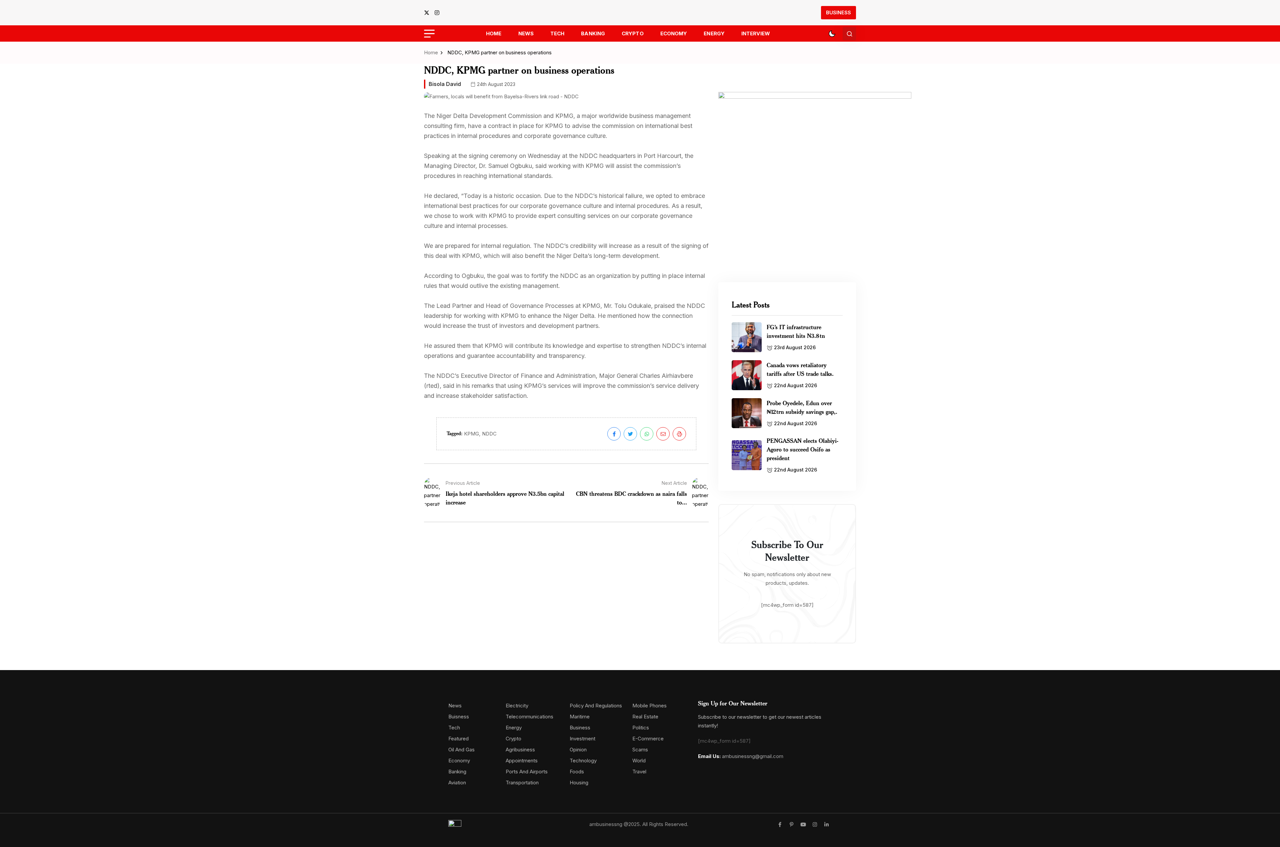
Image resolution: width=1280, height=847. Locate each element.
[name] (428, 12)
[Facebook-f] (779, 824)
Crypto (633, 33)
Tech (557, 33)
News (526, 33)
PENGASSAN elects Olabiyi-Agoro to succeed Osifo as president (802, 449)
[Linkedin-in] (826, 824)
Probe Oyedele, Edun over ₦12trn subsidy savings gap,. (802, 407)
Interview (755, 33)
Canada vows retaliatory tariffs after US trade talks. (800, 369)
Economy (673, 33)
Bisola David (445, 84)
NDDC (489, 433)
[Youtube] (803, 824)
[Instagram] (814, 824)
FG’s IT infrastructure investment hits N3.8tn (796, 331)
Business (838, 12)
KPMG (471, 433)
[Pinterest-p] (791, 824)
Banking (593, 33)
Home (493, 33)
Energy (714, 33)
